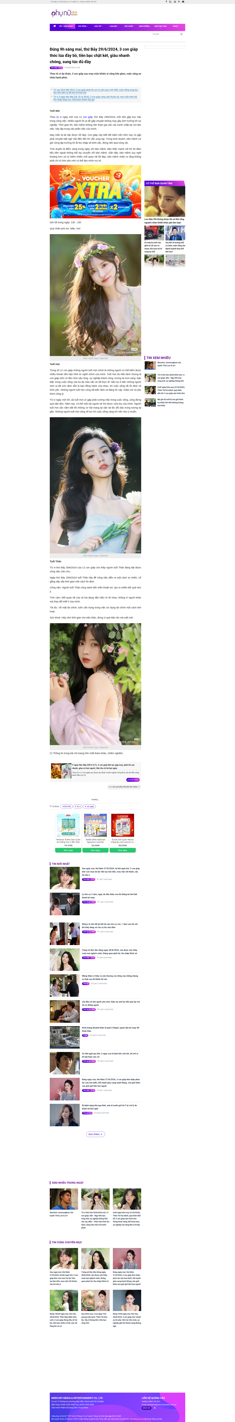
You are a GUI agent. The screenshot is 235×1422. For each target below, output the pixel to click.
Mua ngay (68, 850)
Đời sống (82, 26)
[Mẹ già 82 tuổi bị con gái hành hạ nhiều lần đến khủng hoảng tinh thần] (150, 402)
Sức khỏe (128, 26)
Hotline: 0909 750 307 (88, 2)
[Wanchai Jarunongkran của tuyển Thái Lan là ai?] (64, 1199)
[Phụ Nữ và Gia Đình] (65, 14)
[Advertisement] (130, 13)
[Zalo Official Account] (171, 1)
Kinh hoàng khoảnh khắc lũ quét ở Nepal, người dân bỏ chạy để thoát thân (110, 1029)
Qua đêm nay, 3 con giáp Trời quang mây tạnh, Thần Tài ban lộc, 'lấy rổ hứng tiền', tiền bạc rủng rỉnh (94, 1318)
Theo (123, 787)
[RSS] (179, 1)
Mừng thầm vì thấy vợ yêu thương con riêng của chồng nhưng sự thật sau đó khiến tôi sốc (110, 977)
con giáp (87, 117)
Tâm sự (85, 984)
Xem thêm (134, 780)
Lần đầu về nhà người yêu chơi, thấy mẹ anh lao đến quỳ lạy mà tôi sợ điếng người (111, 1003)
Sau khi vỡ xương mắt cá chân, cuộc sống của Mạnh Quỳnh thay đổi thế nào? (175, 247)
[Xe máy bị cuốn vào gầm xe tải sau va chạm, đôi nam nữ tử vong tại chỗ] (154, 233)
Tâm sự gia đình (89, 902)
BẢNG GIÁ (146, 1408)
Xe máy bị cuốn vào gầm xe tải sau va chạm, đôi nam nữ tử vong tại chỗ (153, 247)
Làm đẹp (113, 26)
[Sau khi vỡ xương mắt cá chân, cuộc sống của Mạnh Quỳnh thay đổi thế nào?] (175, 233)
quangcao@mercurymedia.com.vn (161, 1404)
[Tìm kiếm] (181, 34)
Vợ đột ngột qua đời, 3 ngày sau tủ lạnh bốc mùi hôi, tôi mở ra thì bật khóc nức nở (110, 1055)
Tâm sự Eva (87, 1113)
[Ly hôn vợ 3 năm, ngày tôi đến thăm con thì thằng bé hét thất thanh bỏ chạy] (65, 904)
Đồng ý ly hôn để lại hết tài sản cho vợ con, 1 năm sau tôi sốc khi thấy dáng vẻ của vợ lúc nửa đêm (110, 926)
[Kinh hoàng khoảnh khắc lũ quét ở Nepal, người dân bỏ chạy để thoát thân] (65, 1037)
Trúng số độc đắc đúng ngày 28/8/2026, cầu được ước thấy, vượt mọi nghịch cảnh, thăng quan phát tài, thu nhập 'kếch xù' (109, 952)
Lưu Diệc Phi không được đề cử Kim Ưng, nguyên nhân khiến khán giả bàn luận (164, 221)
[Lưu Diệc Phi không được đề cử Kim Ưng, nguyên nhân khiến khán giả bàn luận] (164, 201)
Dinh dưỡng (144, 26)
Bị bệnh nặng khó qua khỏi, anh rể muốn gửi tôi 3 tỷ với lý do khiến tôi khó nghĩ (109, 1107)
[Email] (183, 1)
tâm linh (67, 806)
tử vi (59, 117)
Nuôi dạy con (160, 26)
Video (175, 26)
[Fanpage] (167, 1)
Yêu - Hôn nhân (66, 26)
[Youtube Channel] (175, 1)
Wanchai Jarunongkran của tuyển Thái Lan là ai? (61, 1214)
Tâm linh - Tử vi (56, 68)
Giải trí (97, 26)
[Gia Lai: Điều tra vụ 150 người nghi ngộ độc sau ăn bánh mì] (175, 261)
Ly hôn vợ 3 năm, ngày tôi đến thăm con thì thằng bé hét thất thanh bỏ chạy (109, 896)
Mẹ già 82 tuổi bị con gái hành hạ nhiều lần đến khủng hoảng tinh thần (170, 402)
